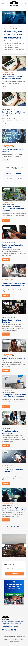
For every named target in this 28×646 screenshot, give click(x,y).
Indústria (7, 189)
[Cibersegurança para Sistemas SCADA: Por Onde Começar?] (14, 382)
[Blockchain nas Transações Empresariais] (14, 232)
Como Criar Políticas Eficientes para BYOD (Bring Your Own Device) (13, 114)
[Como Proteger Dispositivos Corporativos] (14, 456)
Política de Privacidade (14, 638)
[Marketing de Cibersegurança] (14, 345)
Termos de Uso (20, 636)
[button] (3, 3)
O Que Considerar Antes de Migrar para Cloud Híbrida (12, 78)
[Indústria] (8, 173)
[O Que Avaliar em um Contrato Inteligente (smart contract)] (14, 270)
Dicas (4, 86)
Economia (7, 13)
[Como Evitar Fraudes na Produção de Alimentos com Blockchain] (14, 194)
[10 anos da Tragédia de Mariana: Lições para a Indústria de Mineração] (14, 545)
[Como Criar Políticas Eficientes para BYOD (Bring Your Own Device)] (14, 99)
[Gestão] (19, 179)
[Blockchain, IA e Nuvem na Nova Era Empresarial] (14, 17)
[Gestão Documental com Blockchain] (14, 307)
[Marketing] (19, 173)
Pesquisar (15, 573)
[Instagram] (9, 629)
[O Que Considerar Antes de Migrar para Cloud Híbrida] (14, 63)
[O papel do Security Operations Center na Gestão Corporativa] (14, 495)
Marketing (6, 159)
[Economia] (9, 179)
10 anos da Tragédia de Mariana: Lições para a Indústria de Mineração (8, 550)
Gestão (5, 123)
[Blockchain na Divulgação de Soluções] (14, 136)
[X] (5, 629)
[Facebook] (2, 629)
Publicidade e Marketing (9, 636)
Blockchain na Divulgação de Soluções (12, 150)
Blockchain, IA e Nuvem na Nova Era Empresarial (13, 34)
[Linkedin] (12, 629)
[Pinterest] (15, 629)
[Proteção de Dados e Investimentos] (14, 418)
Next (21, 526)
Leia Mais (6, 221)
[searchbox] (14, 568)
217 (18, 526)
